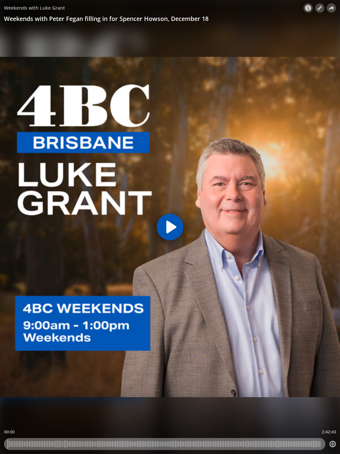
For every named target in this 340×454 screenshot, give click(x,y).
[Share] (331, 8)
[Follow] (319, 8)
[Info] (308, 8)
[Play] (170, 227)
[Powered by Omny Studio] (332, 444)
